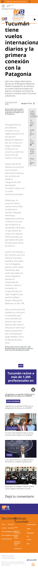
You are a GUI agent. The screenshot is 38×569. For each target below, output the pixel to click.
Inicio (3, 524)
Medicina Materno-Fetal (17, 543)
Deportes (11, 528)
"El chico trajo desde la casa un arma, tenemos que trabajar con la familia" (19, 434)
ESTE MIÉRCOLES (11, 481)
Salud (10, 539)
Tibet (16, 527)
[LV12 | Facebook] (29, 507)
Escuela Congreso (12, 428)
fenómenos (18, 549)
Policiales (11, 524)
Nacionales (5, 535)
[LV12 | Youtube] (33, 511)
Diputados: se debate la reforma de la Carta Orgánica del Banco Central (19, 487)
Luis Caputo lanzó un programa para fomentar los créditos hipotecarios (19, 460)
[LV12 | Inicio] (36, 518)
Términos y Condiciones (8, 556)
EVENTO (21, 365)
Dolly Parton (16, 537)
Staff (28, 529)
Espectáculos (12, 532)
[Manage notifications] (33, 564)
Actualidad (5, 532)
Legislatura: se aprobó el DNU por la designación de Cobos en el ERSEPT (19, 407)
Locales (4, 528)
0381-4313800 (6, 565)
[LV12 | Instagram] (29, 511)
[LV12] (6, 509)
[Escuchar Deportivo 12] (35, 19)
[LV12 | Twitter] (33, 507)
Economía (5, 539)
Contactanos (31, 524)
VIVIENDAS (9, 455)
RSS (28, 544)
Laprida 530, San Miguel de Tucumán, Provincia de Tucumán (12, 562)
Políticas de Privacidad (8, 558)
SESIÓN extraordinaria (13, 401)
